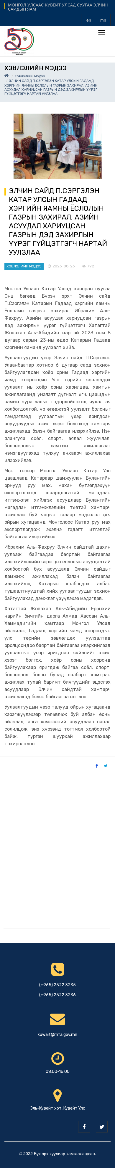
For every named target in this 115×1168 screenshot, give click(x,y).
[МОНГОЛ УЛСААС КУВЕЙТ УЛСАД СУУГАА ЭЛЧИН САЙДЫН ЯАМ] (19, 41)
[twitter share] (106, 765)
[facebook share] (97, 765)
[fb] (84, 1126)
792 (90, 266)
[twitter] (102, 1126)
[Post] (57, 146)
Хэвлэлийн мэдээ (29, 76)
